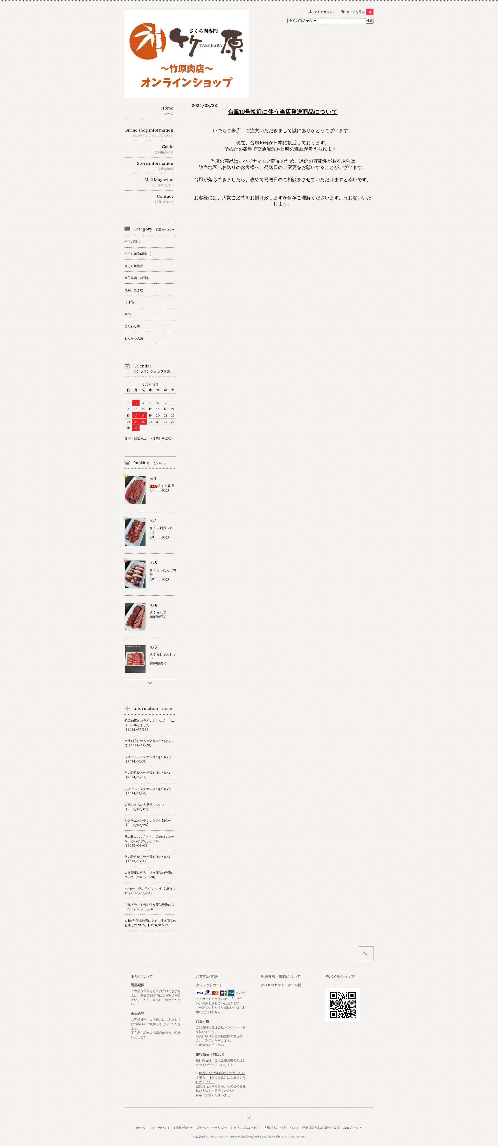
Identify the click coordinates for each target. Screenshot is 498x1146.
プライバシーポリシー (211, 1128)
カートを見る (358, 12)
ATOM (357, 1128)
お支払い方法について (245, 1128)
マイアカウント (325, 12)
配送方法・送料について (282, 1128)
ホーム (140, 1128)
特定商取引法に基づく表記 (321, 1128)
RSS (346, 1128)
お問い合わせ (183, 1128)
